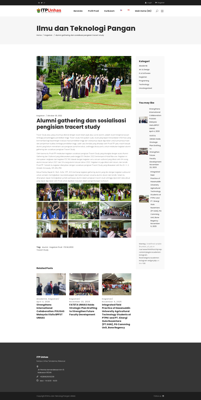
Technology (144, 84)
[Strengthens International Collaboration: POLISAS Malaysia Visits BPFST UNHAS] (51, 284)
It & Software (144, 73)
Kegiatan (48, 35)
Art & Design (144, 69)
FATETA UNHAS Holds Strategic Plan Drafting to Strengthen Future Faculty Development (83, 309)
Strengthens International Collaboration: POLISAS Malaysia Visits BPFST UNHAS (50, 311)
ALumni (45, 247)
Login (149, 3)
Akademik (42, 299)
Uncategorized (145, 88)
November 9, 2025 (112, 301)
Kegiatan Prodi (56, 247)
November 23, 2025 (79, 301)
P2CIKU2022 (68, 247)
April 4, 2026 (43, 301)
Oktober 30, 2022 (54, 115)
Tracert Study (42, 250)
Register (161, 3)
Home (39, 35)
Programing (144, 80)
